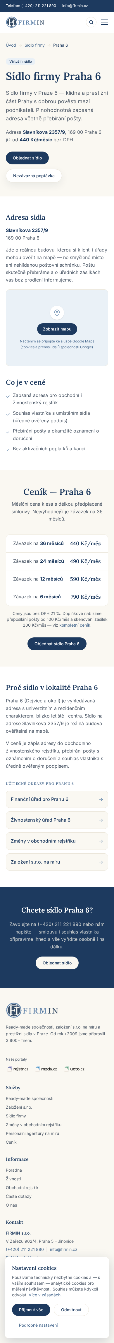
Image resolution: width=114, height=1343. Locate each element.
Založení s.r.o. (19, 1107)
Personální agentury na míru (32, 1133)
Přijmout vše (31, 1309)
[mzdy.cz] (46, 1069)
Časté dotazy (19, 1196)
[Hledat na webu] (91, 22)
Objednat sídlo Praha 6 (57, 643)
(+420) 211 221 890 (38, 5)
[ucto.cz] (74, 1069)
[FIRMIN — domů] (25, 22)
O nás (11, 1205)
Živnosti (13, 1178)
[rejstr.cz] (17, 1069)
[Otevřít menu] (104, 22)
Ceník (11, 1142)
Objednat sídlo (27, 157)
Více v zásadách (45, 1294)
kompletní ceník (74, 625)
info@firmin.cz (75, 5)
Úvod (11, 45)
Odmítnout (71, 1309)
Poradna (14, 1170)
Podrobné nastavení (38, 1325)
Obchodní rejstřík (22, 1187)
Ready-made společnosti (29, 1098)
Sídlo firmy (35, 45)
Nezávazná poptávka (34, 175)
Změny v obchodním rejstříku (33, 1124)
